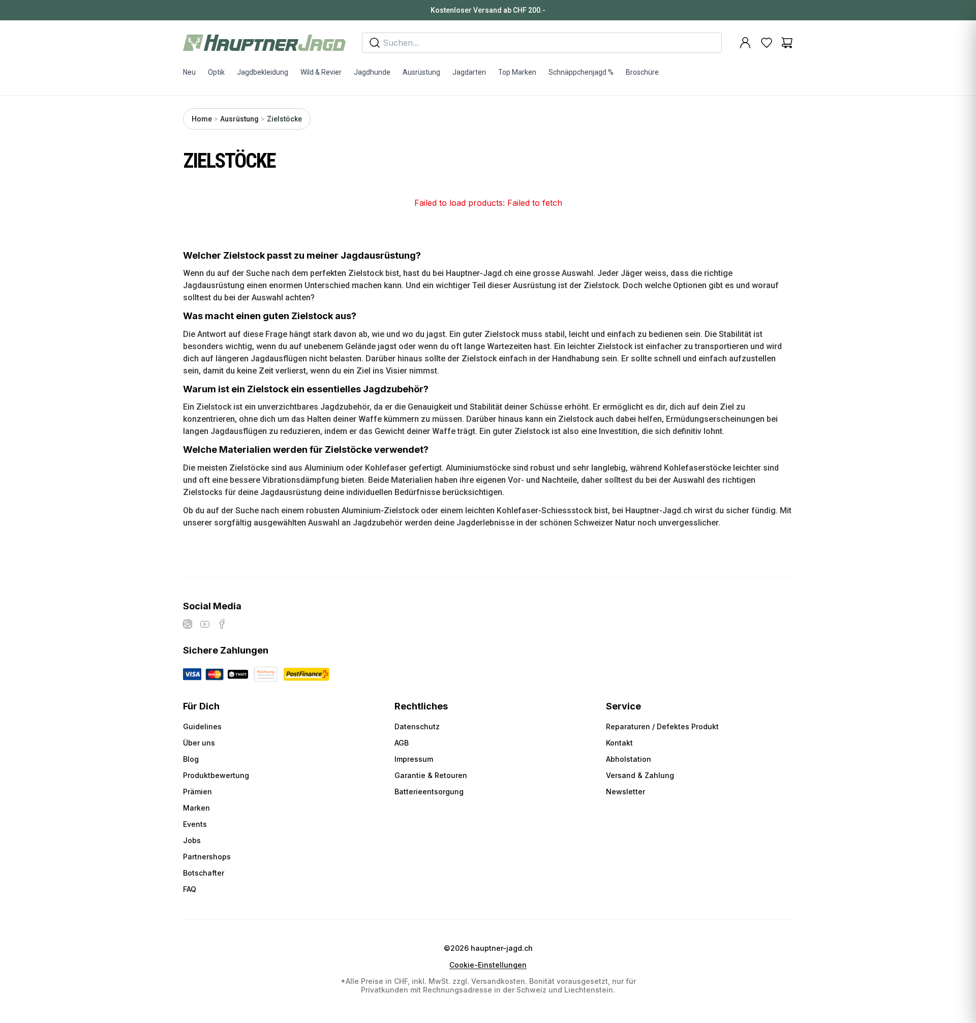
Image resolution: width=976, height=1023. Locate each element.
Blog (191, 759)
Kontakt (619, 742)
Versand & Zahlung (640, 775)
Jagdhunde (372, 72)
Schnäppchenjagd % (581, 72)
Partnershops (207, 856)
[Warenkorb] (787, 43)
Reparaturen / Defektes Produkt (662, 726)
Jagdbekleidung (262, 72)
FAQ (189, 889)
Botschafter (203, 873)
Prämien (197, 791)
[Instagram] (187, 624)
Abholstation (628, 759)
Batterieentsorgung (429, 791)
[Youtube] (204, 624)
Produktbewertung (216, 775)
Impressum (413, 759)
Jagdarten (469, 72)
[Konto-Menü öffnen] (745, 43)
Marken (196, 807)
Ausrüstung (421, 72)
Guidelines (202, 726)
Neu (189, 72)
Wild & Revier (321, 72)
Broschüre (642, 72)
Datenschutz (417, 726)
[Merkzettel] (766, 43)
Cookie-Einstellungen (488, 965)
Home (202, 119)
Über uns (199, 742)
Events (195, 824)
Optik (216, 72)
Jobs (192, 840)
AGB (401, 742)
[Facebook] (222, 624)
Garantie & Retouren (430, 775)
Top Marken (517, 72)
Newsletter (625, 791)
